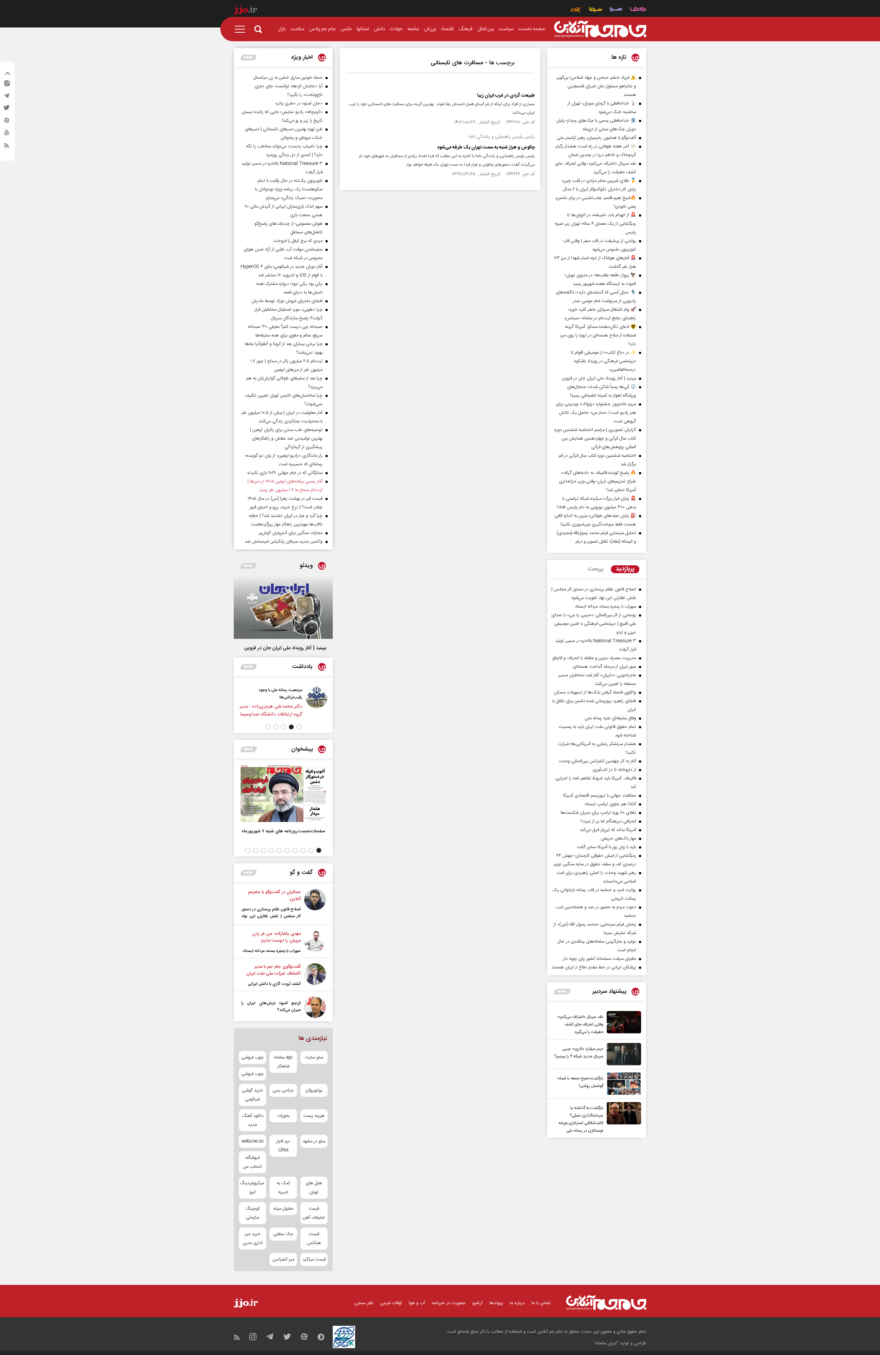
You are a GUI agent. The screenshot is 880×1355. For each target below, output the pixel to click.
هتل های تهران (314, 1187)
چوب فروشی (252, 1057)
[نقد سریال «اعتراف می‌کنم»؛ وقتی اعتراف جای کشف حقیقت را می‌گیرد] (622, 1023)
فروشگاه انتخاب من (252, 1162)
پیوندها (496, 1303)
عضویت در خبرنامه (448, 1303)
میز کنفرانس (283, 1259)
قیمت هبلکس (314, 1238)
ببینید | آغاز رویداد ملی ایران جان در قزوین (285, 648)
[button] (299, 727)
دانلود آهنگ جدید (252, 1120)
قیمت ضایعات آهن (314, 1213)
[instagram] (6, 85)
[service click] (576, 10)
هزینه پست (313, 1116)
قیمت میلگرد (314, 1259)
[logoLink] (600, 29)
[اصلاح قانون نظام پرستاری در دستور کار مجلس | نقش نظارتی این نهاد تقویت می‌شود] (315, 905)
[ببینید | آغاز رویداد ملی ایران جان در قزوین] (283, 607)
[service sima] (595, 10)
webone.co (252, 1141)
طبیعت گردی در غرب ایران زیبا (506, 95)
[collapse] (7, 74)
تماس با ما (541, 1303)
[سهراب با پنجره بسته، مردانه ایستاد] (315, 942)
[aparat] (6, 122)
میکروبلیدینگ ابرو (252, 1187)
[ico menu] (242, 29)
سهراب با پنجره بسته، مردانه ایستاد (272, 950)
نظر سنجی (363, 1303)
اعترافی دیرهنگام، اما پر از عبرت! (236, 690)
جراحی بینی (283, 1090)
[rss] (6, 147)
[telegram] (6, 97)
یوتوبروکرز (314, 1090)
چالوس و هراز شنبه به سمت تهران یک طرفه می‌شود (486, 147)
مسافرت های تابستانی (457, 63)
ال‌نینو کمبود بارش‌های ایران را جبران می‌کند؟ (271, 1006)
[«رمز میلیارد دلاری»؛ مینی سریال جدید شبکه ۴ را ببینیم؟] (622, 1054)
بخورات (283, 1116)
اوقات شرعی (391, 1303)
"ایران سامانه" (605, 1343)
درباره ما (517, 1303)
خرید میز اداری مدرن (253, 1238)
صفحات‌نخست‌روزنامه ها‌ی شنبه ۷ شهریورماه (283, 831)
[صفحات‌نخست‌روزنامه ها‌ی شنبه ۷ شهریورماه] (283, 793)
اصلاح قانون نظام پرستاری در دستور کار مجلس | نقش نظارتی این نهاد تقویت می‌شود (271, 916)
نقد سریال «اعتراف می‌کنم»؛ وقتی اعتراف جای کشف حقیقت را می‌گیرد (580, 1024)
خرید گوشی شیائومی (252, 1095)
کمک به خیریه (283, 1187)
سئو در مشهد (313, 1141)
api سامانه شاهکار (283, 1062)
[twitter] (6, 109)
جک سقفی (283, 1234)
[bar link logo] (245, 11)
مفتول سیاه (283, 1208)
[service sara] (616, 10)
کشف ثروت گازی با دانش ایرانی (274, 983)
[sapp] (6, 134)
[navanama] (638, 10)
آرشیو (477, 1303)
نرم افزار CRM (283, 1145)
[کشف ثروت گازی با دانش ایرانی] (315, 975)
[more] (562, 992)
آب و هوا (417, 1303)
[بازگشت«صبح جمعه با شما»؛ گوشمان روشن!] (622, 1084)
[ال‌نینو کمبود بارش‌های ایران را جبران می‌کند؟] (315, 1007)
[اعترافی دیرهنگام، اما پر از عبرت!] (277, 701)
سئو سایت (314, 1057)
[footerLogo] (606, 1302)
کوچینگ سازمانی (252, 1213)
